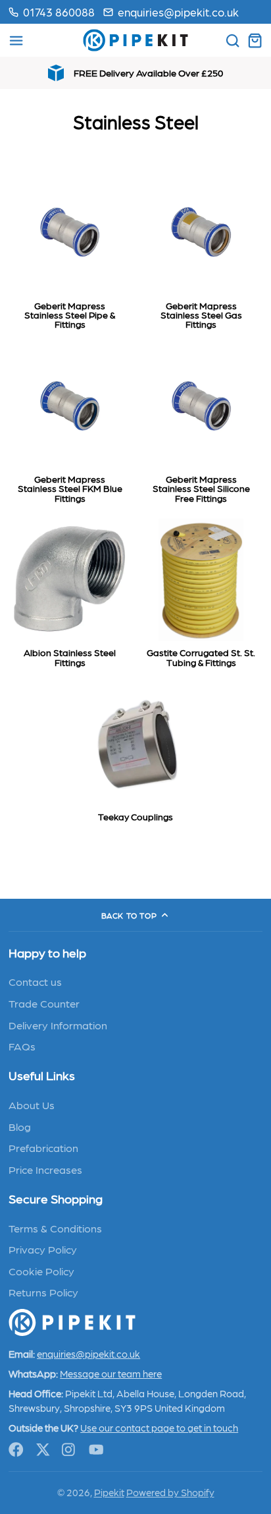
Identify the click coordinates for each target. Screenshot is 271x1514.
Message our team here (111, 1373)
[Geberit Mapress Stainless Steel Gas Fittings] (201, 253)
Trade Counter (44, 1003)
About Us (32, 1104)
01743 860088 (59, 11)
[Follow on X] (43, 1449)
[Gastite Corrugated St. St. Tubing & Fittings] (201, 596)
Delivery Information (58, 1024)
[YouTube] (96, 1449)
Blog (20, 1126)
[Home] (135, 40)
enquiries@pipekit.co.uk (178, 11)
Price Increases (45, 1169)
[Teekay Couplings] (135, 755)
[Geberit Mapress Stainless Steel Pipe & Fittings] (70, 253)
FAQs (22, 1045)
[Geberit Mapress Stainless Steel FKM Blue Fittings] (70, 426)
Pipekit (109, 1492)
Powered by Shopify (170, 1492)
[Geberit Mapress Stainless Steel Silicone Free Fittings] (201, 426)
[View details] (72, 1322)
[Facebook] (16, 1449)
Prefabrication (43, 1147)
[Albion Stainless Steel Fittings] (70, 596)
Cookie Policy (41, 1270)
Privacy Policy (43, 1249)
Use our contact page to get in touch (159, 1428)
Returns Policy (43, 1291)
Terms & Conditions (55, 1227)
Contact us (35, 981)
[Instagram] (69, 1449)
